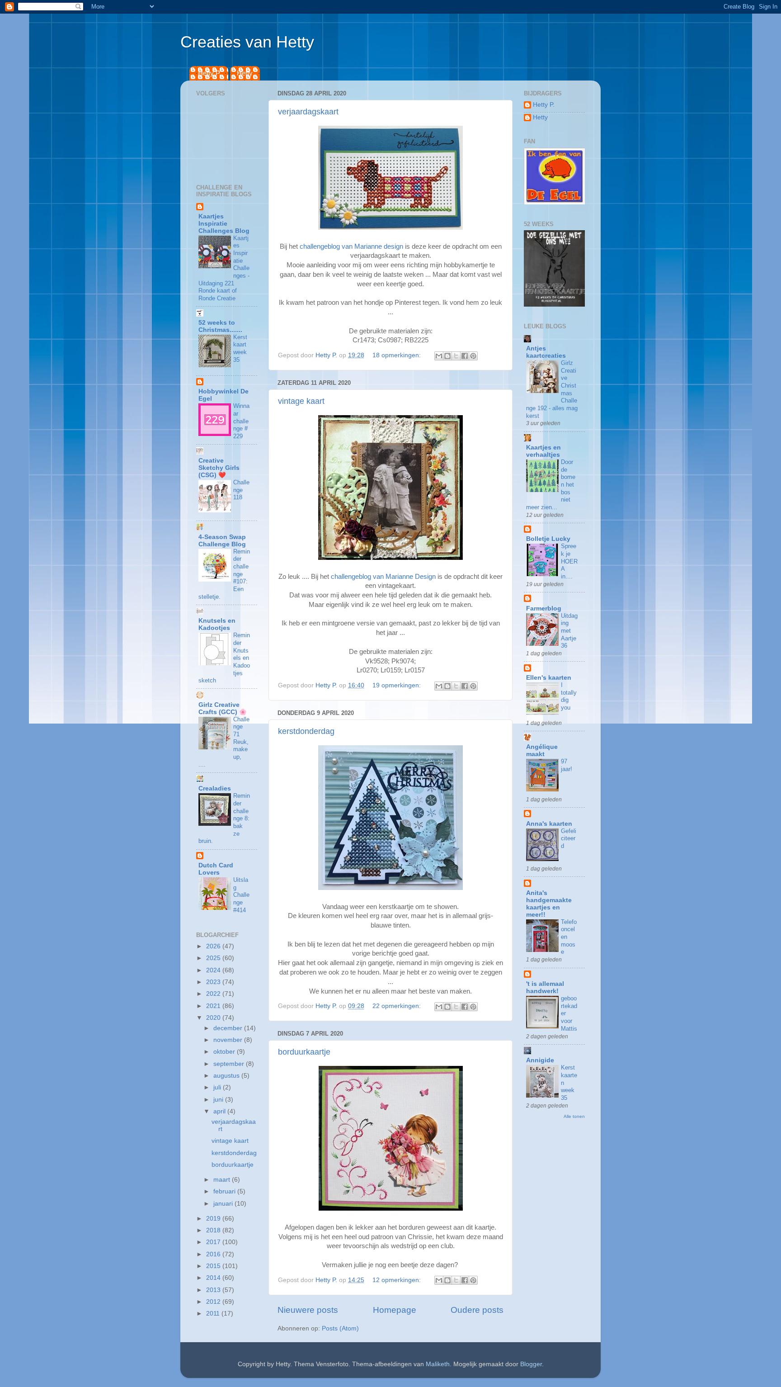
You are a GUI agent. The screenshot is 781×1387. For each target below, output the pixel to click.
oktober (225, 1051)
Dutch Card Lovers (215, 869)
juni (219, 1099)
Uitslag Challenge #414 (241, 895)
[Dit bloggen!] (447, 355)
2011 (213, 1313)
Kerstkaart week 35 (240, 348)
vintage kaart (301, 401)
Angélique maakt (542, 750)
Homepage (394, 1310)
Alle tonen (574, 1116)
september (229, 1063)
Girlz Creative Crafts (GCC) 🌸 (222, 708)
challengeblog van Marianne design (351, 246)
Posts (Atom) (340, 1328)
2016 (214, 1254)
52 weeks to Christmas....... (220, 326)
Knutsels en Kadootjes (216, 624)
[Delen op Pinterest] (473, 355)
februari (225, 1191)
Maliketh (438, 1364)
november (228, 1040)
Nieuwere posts (308, 1310)
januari (224, 1203)
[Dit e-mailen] (438, 355)
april (220, 1111)
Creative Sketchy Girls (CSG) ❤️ (219, 467)
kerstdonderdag (306, 731)
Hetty (245, 73)
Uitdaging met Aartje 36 (569, 630)
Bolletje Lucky (548, 538)
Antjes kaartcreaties (546, 352)
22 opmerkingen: (397, 1006)
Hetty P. (209, 73)
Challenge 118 (241, 490)
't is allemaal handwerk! (545, 987)
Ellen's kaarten (548, 677)
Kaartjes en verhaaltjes (543, 451)
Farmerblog (543, 608)
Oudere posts (477, 1310)
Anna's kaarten (549, 823)
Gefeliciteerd (568, 838)
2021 (214, 1006)
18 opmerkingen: (397, 355)
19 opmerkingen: (397, 685)
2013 (214, 1290)
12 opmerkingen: (397, 1280)
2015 (214, 1266)
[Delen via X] (456, 355)
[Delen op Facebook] (464, 355)
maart (222, 1179)
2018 (214, 1230)
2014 (214, 1277)
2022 (214, 993)
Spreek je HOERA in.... (569, 561)
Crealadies (214, 788)
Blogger (531, 1364)
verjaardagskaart (308, 111)
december (228, 1028)
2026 (214, 946)
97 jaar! (566, 765)
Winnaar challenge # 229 (241, 421)
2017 (214, 1242)
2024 (214, 970)
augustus (227, 1075)
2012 (214, 1301)
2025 (214, 958)
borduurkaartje (304, 1051)
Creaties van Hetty (247, 42)
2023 (214, 982)
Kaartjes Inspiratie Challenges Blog (223, 223)
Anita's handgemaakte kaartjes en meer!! (549, 904)
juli (218, 1087)
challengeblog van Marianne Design (383, 576)
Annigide (540, 1060)
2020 (214, 1017)
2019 (214, 1218)
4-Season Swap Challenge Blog (222, 541)
